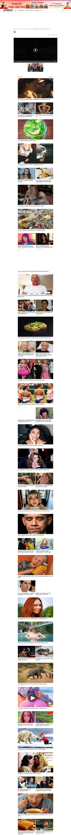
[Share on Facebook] (51, 35)
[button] (43, 10)
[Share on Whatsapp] (55, 35)
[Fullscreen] (55, 61)
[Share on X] (53, 35)
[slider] (34, 61)
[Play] (15, 61)
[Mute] (54, 61)
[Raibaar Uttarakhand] (8, 10)
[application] (35, 50)
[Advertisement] (35, 19)
